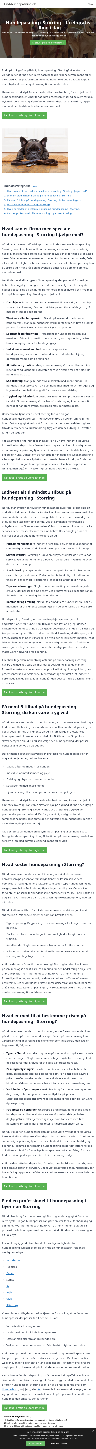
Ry (7, 1286)
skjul (35, 186)
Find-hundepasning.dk (20, 4)
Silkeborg (12, 1305)
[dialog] (48, 1438)
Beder (10, 1273)
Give (9, 1298)
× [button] (93, 1431)
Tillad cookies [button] (35, 1443)
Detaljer (74, 1438)
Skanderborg (14, 1260)
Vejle (9, 1292)
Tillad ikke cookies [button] (58, 1443)
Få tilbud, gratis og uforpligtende (48, 42)
